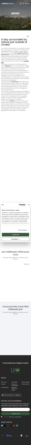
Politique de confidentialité (14, 384)
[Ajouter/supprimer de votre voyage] (12, 269)
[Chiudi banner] (28, 204)
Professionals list (25, 384)
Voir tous (26, 264)
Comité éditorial (5, 387)
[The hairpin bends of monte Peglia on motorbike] (20, 333)
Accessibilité (14, 382)
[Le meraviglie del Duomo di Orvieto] (21, 284)
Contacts (3, 384)
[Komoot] (17, 425)
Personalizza (14, 239)
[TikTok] (11, 425)
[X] (5, 425)
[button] (28, 3)
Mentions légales (26, 382)
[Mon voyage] (23, 3)
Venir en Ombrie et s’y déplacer (12, 395)
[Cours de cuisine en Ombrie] (7, 284)
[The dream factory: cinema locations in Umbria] (7, 333)
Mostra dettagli (22, 230)
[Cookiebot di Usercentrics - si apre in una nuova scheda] (19, 205)
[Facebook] (2, 425)
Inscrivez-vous (15, 413)
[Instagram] (8, 425)
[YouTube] (14, 425)
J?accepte (12, 417)
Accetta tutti (15, 234)
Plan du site (3, 382)
